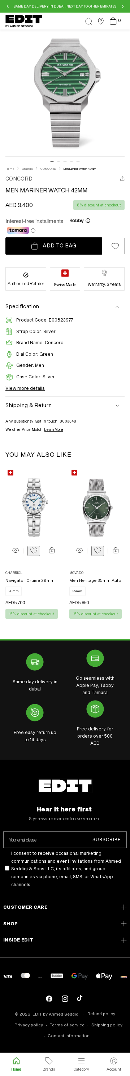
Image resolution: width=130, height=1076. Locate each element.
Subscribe (106, 839)
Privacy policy (28, 1024)
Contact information (69, 1035)
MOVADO (76, 573)
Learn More (53, 429)
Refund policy (101, 1013)
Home (9, 168)
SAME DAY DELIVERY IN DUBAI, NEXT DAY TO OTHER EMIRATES (65, 6)
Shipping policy (106, 1024)
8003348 (68, 421)
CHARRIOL (13, 573)
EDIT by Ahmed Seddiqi (55, 1014)
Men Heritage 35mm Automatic (97, 580)
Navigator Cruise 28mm (30, 580)
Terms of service (67, 1024)
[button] (88, 21)
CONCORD (18, 178)
